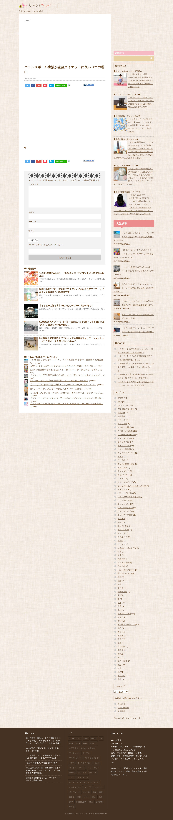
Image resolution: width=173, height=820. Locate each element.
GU (101, 738)
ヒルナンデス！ (75, 787)
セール (71, 773)
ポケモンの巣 (123, 529)
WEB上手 (30, 768)
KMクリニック (124, 405)
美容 (119, 632)
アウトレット (74, 753)
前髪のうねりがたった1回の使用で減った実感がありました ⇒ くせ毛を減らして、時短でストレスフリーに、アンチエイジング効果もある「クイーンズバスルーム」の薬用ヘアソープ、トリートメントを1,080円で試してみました (133, 204)
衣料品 (120, 654)
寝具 (119, 577)
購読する (121, 53)
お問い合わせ (123, 708)
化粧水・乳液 (123, 562)
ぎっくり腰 (122, 424)
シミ (89, 768)
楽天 (94, 797)
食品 (119, 679)
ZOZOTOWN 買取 (126, 409)
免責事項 (121, 559)
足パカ (120, 657)
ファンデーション (125, 508)
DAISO (120, 398)
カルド (97, 763)
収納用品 (121, 566)
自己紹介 (121, 646)
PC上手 (29, 763)
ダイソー (92, 773)
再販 (101, 792)
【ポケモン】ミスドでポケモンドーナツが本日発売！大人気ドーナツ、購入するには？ (136, 367)
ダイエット (122, 489)
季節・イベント (124, 573)
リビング (121, 544)
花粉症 (120, 650)
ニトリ (71, 777)
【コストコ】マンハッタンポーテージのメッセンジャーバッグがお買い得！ (66, 398)
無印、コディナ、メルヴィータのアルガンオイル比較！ (57, 389)
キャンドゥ (122, 467)
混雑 (100, 797)
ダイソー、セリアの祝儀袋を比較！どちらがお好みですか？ (59, 380)
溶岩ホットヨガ (124, 613)
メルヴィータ (74, 792)
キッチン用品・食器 (126, 464)
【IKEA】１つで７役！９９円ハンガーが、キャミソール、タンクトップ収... (66, 393)
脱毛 (119, 643)
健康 (119, 555)
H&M (71, 743)
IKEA (120, 402)
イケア (71, 763)
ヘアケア (121, 519)
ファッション (123, 504)
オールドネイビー (84, 763)
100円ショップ (75, 738)
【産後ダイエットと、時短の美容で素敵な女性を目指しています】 (129, 771)
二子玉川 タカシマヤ (127, 548)
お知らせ (121, 420)
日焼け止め (122, 592)
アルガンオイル (124, 438)
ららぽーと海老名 (125, 431)
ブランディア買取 (125, 515)
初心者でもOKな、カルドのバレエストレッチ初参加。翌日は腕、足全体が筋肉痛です (134, 288)
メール (32, 221)
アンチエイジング (91, 758)
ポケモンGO (123, 526)
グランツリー (123, 475)
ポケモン (121, 522)
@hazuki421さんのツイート (127, 718)
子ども (86, 797)
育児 (119, 639)
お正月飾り (73, 748)
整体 (119, 584)
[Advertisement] (64, 42)
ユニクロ (86, 792)
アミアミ (86, 753)
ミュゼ (120, 540)
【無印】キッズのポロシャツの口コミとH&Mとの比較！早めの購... (62, 366)
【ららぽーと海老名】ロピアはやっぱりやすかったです (66, 305)
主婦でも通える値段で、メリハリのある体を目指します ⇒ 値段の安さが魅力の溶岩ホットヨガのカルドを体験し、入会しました (140, 80)
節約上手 (29, 778)
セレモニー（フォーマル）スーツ (132, 486)
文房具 (120, 588)
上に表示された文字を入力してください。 (46, 244)
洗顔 (119, 610)
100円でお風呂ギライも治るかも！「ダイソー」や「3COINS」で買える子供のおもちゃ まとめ (133, 253)
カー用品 (121, 460)
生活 (119, 621)
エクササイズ (123, 442)
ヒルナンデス (93, 782)
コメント (33, 184)
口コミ (71, 797)
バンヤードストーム (77, 782)
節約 (119, 628)
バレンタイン (123, 500)
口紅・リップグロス (126, 570)
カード (120, 456)
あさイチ (93, 743)
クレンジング (123, 471)
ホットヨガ (98, 787)
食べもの (121, 676)
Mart (85, 743)
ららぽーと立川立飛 (126, 435)
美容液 (120, 635)
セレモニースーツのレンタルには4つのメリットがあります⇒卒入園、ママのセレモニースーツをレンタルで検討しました (141, 125)
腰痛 (91, 802)
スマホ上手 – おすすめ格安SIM (39, 755)
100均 (86, 738)
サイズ (81, 768)
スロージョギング (125, 482)
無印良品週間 (81, 802)
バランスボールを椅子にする (130, 497)
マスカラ (121, 533)
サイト (31, 231)
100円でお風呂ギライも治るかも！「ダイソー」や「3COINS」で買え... (64, 370)
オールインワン (124, 445)
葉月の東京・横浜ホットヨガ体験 (40, 738)
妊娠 (79, 797)
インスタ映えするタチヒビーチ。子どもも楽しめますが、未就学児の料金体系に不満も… (134, 236)
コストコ (121, 478)
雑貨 (119, 668)
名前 (31, 212)
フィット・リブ (124, 511)
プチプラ (88, 787)
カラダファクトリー (126, 453)
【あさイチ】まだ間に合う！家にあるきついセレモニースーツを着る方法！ (66, 403)
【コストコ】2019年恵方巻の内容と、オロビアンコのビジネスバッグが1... (66, 375)
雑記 (119, 665)
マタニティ (122, 537)
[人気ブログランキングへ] (89, 85)
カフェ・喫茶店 (124, 449)
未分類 (120, 595)
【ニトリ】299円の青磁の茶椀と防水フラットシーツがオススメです (63, 384)
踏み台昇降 (122, 661)
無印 (119, 617)
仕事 (119, 551)
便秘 (94, 792)
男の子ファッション (126, 624)
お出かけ (121, 413)
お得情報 (121, 416)
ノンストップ (82, 777)
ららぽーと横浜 (124, 427)
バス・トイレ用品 (125, 493)
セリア (96, 768)
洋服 (119, 603)
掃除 (119, 581)
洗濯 (119, 606)
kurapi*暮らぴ (31, 748)
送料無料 (99, 802)
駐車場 (71, 807)
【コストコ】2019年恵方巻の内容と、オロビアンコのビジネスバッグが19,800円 (134, 271)
